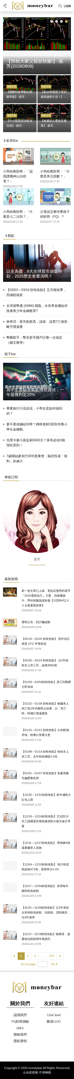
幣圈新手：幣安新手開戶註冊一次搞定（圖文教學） (34, 340)
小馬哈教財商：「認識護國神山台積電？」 (18, 176)
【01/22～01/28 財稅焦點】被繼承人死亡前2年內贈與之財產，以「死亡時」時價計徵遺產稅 (45, 708)
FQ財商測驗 (20, 1021)
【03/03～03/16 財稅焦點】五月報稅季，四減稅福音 (36, 292)
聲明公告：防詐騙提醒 (36, 622)
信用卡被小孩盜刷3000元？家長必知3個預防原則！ (35, 442)
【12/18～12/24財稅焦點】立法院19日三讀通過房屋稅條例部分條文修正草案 (46, 821)
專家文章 (11, 86)
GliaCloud (54, 1015)
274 (51, 956)
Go (53, 964)
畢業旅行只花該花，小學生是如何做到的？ (34, 411)
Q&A (20, 1028)
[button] (51, 21)
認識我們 (20, 1015)
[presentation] (7, 45)
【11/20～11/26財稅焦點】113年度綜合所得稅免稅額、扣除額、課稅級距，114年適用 (46, 912)
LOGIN (67, 6)
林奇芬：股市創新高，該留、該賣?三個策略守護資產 (36, 324)
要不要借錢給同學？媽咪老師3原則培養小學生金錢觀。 (36, 427)
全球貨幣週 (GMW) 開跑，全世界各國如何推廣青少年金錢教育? (37, 308)
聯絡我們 (20, 1034)
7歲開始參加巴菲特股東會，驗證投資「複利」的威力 (36, 458)
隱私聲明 (20, 1041)
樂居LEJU (54, 1021)
